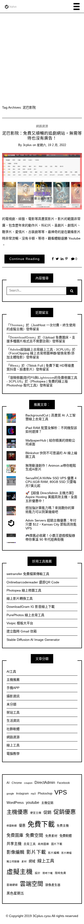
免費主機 (63, 825)
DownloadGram (22, 337)
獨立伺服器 (13, 861)
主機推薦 (13, 679)
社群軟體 (13, 729)
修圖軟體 (12, 825)
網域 (32, 861)
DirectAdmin (45, 782)
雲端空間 (31, 884)
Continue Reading (24, 259)
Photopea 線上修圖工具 (24, 590)
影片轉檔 (66, 852)
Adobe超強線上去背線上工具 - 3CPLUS (39, 349)
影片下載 (36, 852)
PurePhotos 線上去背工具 (25, 615)
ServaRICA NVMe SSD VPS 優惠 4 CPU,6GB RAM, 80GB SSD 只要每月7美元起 (51, 482)
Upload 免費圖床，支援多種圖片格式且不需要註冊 (41, 339)
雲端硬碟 (12, 884)
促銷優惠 (64, 812)
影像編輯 (15, 852)
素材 (24, 861)
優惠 (22, 825)
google (10, 793)
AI (8, 782)
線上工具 (13, 745)
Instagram (22, 793)
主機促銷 (47, 802)
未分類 (11, 704)
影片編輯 (53, 852)
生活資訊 (13, 720)
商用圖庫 (43, 843)
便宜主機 (35, 812)
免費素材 (51, 836)
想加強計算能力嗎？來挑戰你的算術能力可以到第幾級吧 (49, 510)
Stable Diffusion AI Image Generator (33, 639)
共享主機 (14, 843)
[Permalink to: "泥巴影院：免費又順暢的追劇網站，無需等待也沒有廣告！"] (42, 181)
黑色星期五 (15, 893)
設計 (37, 872)
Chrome (17, 782)
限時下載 (47, 873)
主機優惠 (17, 812)
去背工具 (30, 844)
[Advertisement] (42, 57)
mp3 (33, 793)
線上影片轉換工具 (20, 598)
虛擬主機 (20, 871)
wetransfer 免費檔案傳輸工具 (28, 574)
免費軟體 (66, 836)
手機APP (13, 688)
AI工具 (11, 671)
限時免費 (60, 872)
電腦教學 (13, 753)
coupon (28, 782)
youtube (32, 802)
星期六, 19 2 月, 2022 (51, 145)
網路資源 (42, 126)
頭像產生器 (52, 885)
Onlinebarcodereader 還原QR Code (33, 582)
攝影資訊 (13, 696)
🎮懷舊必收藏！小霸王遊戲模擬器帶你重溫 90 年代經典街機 (50, 537)
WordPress (15, 802)
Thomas (16, 325)
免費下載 (41, 824)
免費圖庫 (15, 835)
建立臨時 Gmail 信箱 (22, 631)
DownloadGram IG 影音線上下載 (31, 606)
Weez (14, 365)
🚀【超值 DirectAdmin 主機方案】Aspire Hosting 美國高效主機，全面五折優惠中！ (51, 497)
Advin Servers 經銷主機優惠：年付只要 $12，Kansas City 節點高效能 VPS (51, 524)
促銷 (47, 812)
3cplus (27, 145)
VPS (60, 792)
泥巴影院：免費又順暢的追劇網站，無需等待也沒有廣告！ (42, 135)
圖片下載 (56, 843)
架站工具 (13, 712)
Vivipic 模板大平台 (20, 623)
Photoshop (45, 793)
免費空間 (34, 835)
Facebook (63, 782)
